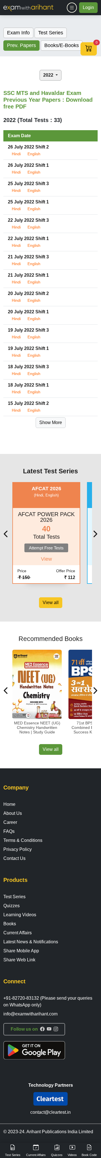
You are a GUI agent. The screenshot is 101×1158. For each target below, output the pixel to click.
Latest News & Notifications (30, 941)
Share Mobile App (21, 950)
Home (9, 804)
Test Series (14, 896)
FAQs (9, 831)
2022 (48, 75)
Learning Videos (19, 914)
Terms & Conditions (22, 840)
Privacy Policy (17, 849)
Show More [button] (50, 422)
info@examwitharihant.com (30, 1013)
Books (9, 923)
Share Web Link (19, 959)
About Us (12, 813)
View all (51, 602)
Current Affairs (17, 932)
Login (88, 7)
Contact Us (14, 858)
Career (10, 822)
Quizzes (11, 905)
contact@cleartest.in (50, 1112)
